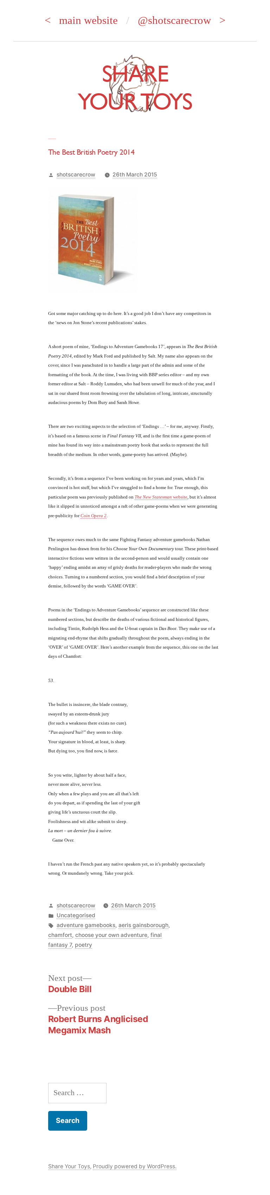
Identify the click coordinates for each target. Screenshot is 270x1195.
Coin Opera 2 (94, 515)
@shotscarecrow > (181, 20)
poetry (83, 945)
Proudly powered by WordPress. (134, 1166)
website (161, 497)
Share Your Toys (69, 1166)
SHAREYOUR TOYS (135, 87)
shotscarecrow (76, 174)
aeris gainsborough (143, 925)
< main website (81, 20)
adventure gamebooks (86, 925)
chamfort (60, 935)
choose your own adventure (111, 935)
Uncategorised (76, 915)
